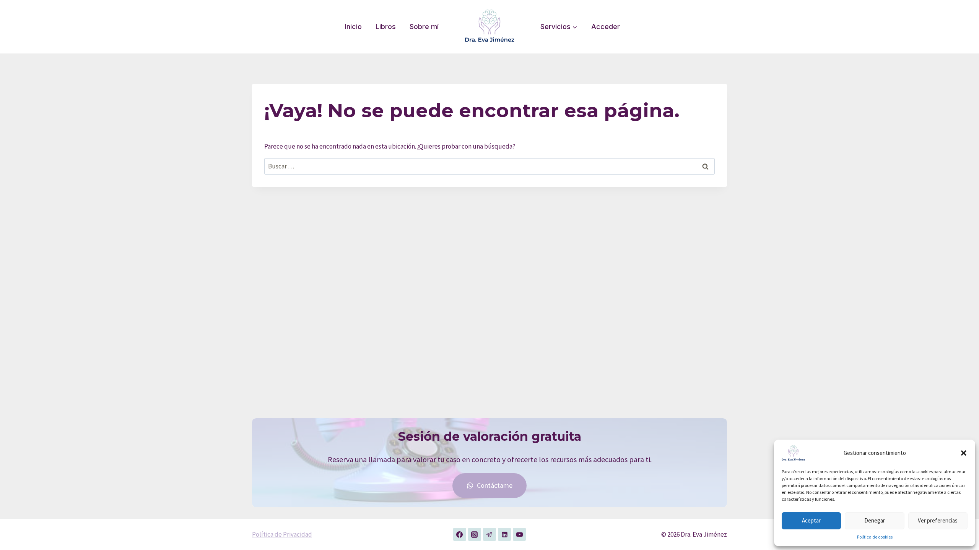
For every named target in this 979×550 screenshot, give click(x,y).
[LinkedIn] (504, 534)
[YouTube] (519, 534)
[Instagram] (474, 534)
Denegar (874, 520)
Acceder (605, 27)
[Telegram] (489, 534)
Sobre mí (424, 27)
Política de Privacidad (282, 534)
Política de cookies (875, 537)
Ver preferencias (938, 520)
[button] (964, 453)
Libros (386, 27)
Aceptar (811, 520)
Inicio (353, 27)
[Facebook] (459, 534)
